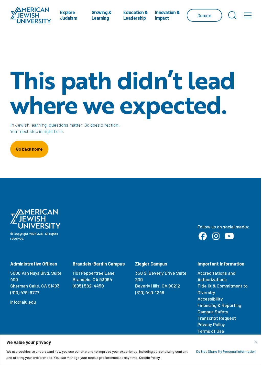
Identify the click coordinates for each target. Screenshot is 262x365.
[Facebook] (203, 236)
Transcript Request (217, 318)
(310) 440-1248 (149, 292)
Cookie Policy (149, 357)
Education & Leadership (135, 15)
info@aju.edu (23, 302)
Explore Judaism (68, 15)
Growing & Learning (102, 15)
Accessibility (210, 299)
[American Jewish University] (30, 15)
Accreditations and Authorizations (216, 276)
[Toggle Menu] (248, 15)
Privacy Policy (211, 324)
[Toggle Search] (232, 15)
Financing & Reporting (219, 305)
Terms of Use (211, 331)
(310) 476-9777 (24, 292)
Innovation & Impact (167, 15)
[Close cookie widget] (255, 341)
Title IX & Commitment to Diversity (223, 289)
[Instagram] (216, 236)
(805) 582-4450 (88, 286)
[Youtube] (229, 236)
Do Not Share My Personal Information (226, 351)
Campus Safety (213, 311)
